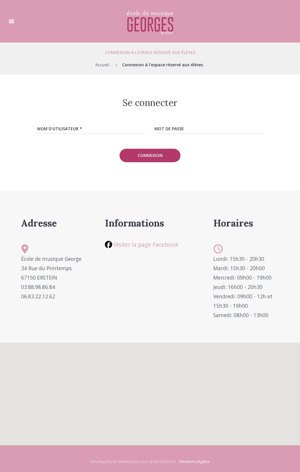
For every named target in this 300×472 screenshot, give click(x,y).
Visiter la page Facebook (145, 244)
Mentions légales (194, 461)
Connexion (150, 155)
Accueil (102, 64)
